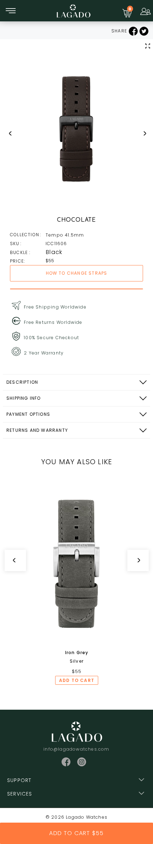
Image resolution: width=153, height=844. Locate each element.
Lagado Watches (86, 817)
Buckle (19, 252)
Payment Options (28, 414)
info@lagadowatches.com (76, 749)
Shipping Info (23, 398)
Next (142, 133)
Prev (7, 133)
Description (22, 382)
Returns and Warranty (37, 430)
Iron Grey (77, 652)
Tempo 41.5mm (65, 235)
